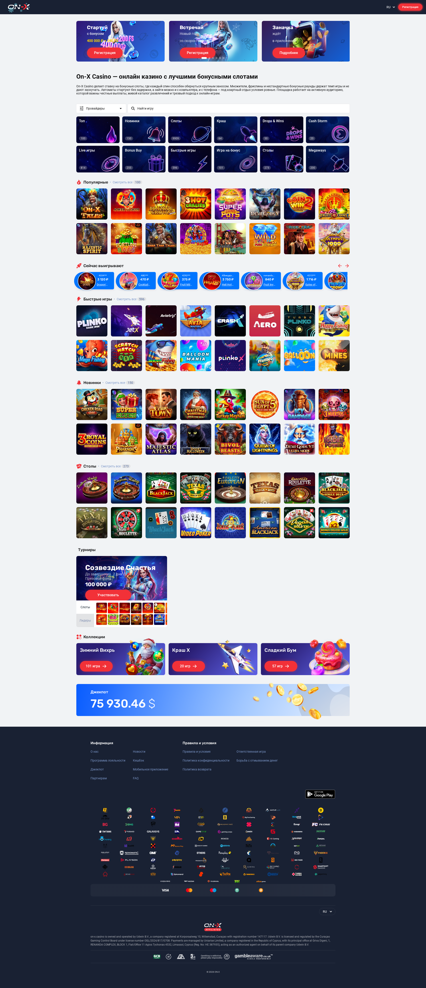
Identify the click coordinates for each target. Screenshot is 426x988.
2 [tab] (209, 58)
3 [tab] (213, 58)
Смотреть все (125, 182)
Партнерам (99, 778)
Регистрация (410, 7)
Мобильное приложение (150, 769)
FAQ (136, 778)
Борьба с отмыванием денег (257, 760)
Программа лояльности (108, 760)
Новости (139, 751)
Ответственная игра (251, 751)
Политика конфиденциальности (206, 760)
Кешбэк (138, 760)
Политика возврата (197, 769)
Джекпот (97, 769)
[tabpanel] (120, 41)
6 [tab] (224, 58)
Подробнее (289, 53)
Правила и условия (197, 751)
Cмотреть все (129, 299)
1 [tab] (204, 58)
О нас (95, 751)
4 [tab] (216, 58)
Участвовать (108, 595)
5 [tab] (220, 58)
